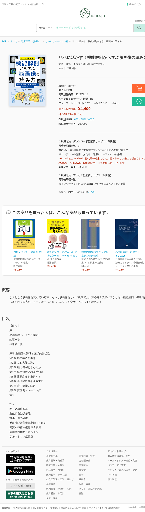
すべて (13, 41)
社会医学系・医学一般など (59, 479)
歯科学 (82, 479)
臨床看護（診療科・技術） (59, 489)
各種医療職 (84, 460)
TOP (4, 41)
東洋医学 (83, 465)
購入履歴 (112, 479)
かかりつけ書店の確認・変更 (122, 470)
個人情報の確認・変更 (119, 456)
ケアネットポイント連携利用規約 (104, 508)
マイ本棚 (112, 474)
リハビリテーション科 (57, 41)
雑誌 (81, 493)
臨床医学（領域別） (31, 41)
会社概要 (6, 508)
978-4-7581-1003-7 (84, 119)
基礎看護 (50, 484)
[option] (30, 245)
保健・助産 (52, 498)
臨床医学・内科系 (55, 460)
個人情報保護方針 (21, 508)
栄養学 (82, 470)
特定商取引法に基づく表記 (73, 508)
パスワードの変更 (117, 465)
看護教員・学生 (87, 456)
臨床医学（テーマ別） (57, 474)
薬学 (81, 474)
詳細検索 (139, 21)
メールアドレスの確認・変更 (122, 460)
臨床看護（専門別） (56, 493)
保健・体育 (84, 484)
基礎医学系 (52, 456)
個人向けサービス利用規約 (45, 508)
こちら (91, 191)
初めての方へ (136, 4)
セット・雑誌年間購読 (90, 489)
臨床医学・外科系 (55, 465)
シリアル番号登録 (20, 485)
